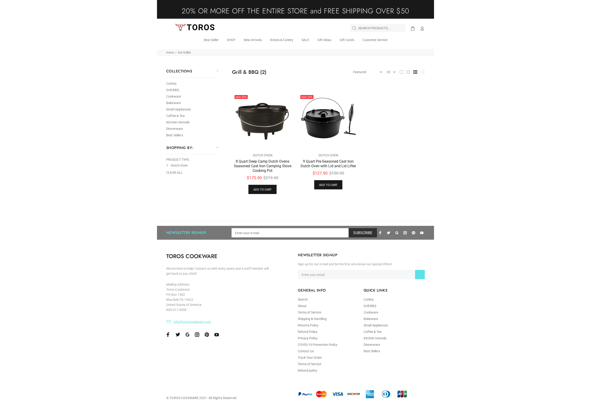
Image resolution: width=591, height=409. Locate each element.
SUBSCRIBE (362, 233)
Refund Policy (307, 332)
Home (170, 52)
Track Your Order (310, 357)
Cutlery (171, 83)
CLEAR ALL (174, 172)
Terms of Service (309, 312)
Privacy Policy (308, 338)
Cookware (173, 96)
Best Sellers (174, 135)
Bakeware (173, 103)
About (302, 306)
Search (303, 299)
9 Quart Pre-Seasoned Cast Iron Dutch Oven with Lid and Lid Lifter (328, 163)
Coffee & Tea (175, 116)
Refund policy (307, 370)
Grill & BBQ (184, 52)
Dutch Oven (262, 155)
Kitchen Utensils (178, 122)
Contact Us (306, 351)
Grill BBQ (172, 90)
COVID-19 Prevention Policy (317, 344)
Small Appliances (178, 109)
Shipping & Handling (312, 319)
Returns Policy (308, 325)
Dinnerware (174, 129)
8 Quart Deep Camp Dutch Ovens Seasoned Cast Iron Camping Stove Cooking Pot (262, 166)
